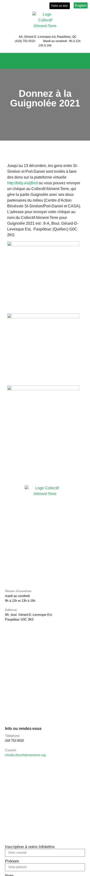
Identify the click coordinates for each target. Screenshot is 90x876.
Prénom (12, 861)
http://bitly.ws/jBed (22, 183)
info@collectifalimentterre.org (25, 755)
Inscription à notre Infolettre (29, 847)
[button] (45, 61)
